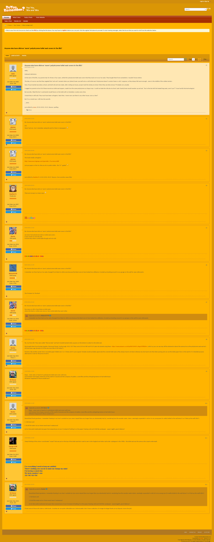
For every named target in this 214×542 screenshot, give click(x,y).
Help (185, 532)
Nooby (13, 348)
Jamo (13, 74)
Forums (6, 17)
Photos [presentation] (24, 55)
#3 (206, 150)
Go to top (207, 532)
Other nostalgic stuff (27, 25)
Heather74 (36, 177)
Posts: (11, 83)
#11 (206, 438)
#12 (206, 484)
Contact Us (192, 532)
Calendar (25, 21)
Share (14, 86)
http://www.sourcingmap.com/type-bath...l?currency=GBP (42, 161)
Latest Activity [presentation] (15, 55)
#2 (206, 118)
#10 (206, 403)
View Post (50, 315)
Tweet (14, 89)
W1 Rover (13, 380)
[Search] (209, 9)
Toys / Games (17, 25)
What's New (16, 17)
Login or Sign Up (204, 1)
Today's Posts (28, 17)
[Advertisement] (107, 40)
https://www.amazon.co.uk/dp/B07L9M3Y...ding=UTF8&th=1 (129, 346)
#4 (206, 185)
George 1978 (13, 446)
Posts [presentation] (7, 55)
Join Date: (10, 82)
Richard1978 (13, 274)
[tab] (7, 55)
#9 (206, 371)
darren (13, 236)
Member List (17, 21)
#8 (206, 339)
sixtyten (13, 127)
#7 (206, 302)
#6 (206, 265)
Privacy (200, 532)
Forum (10, 25)
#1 (206, 65)
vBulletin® (201, 538)
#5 (206, 228)
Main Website (40, 17)
